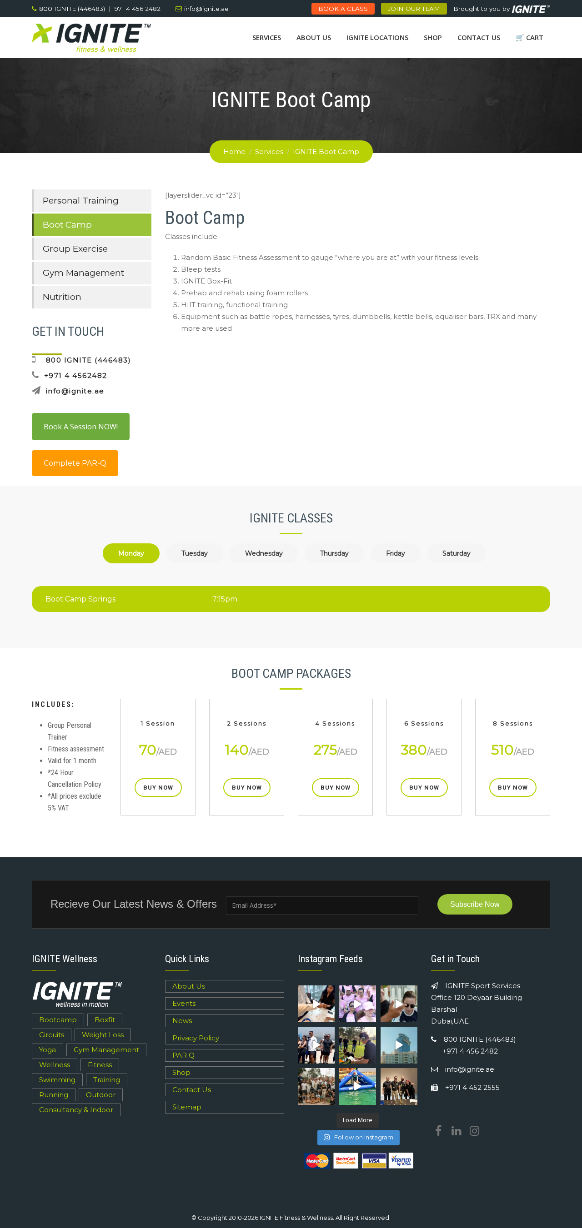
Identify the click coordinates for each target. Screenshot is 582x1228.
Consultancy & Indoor (76, 1109)
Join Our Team (414, 8)
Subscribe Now (475, 904)
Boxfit (105, 1019)
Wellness (54, 1064)
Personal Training (81, 200)
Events (184, 1003)
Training (106, 1079)
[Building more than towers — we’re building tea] (399, 1086)
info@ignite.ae (206, 8)
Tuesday (194, 553)
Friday (395, 553)
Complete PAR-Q (75, 463)
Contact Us (478, 37)
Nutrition (62, 297)
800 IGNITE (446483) (86, 360)
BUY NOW (158, 787)
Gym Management (83, 273)
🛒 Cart (529, 37)
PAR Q (183, 1055)
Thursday (334, 553)
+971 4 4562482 (75, 375)
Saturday (456, 553)
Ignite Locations (377, 37)
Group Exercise (75, 249)
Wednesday (264, 553)
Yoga (47, 1049)
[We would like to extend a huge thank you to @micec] (357, 1045)
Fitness (100, 1064)
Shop (433, 37)
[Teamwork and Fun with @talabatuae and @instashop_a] (399, 1045)
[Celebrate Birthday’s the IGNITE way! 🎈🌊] (357, 1086)
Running (53, 1094)
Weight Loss (103, 1034)
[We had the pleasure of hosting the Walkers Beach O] (399, 1003)
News (182, 1020)
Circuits (51, 1034)
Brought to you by (482, 8)
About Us (313, 37)
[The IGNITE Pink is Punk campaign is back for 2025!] (357, 1003)
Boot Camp (67, 224)
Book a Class (343, 8)
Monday (131, 553)
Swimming (57, 1079)
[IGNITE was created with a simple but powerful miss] (316, 1086)
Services (266, 37)
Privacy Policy (195, 1038)
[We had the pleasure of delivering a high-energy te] (316, 1003)
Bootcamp (58, 1019)
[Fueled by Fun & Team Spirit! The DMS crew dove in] (316, 1045)
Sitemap (186, 1107)
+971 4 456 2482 (470, 1051)
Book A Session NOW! (81, 427)
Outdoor (100, 1094)
